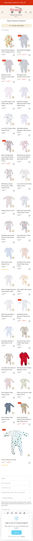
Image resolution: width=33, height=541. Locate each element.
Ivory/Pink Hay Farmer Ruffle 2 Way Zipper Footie (23, 343)
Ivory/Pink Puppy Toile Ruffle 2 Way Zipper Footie (8, 103)
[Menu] (2, 12)
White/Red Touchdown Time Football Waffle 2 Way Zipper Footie (24, 157)
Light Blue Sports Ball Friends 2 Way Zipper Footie (7, 237)
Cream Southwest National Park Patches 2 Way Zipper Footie (24, 419)
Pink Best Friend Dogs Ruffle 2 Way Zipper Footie (23, 264)
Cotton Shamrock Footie (8, 459)
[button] (25, 12)
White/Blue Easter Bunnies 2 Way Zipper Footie (23, 316)
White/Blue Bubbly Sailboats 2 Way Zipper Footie (24, 130)
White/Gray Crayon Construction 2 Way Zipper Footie (7, 185)
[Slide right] (30, 2)
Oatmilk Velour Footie (7, 210)
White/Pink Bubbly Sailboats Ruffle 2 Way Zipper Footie (23, 103)
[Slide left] (2, 2)
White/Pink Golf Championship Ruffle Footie (7, 76)
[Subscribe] (31, 498)
